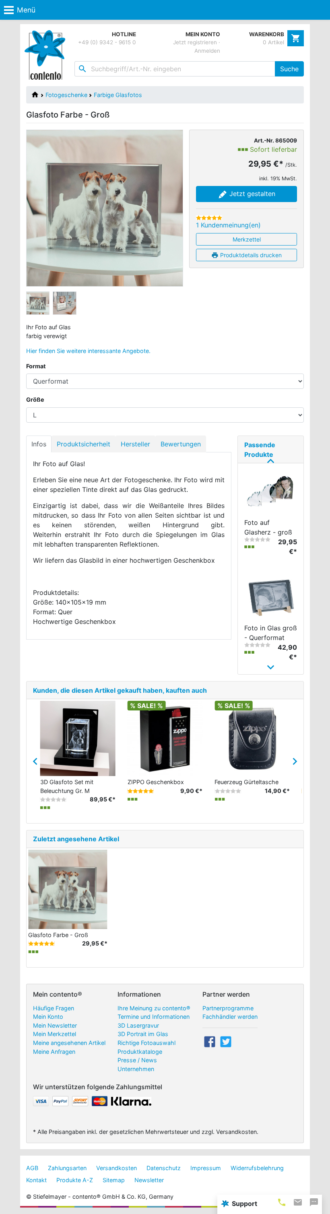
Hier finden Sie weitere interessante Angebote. (88, 350)
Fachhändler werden (230, 1016)
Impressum (205, 1167)
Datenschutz (163, 1167)
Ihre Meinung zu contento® (154, 1008)
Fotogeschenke (66, 94)
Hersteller (135, 444)
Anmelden (207, 50)
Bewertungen (181, 444)
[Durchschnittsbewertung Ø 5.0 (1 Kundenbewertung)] (209, 217)
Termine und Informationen (154, 1016)
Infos (38, 444)
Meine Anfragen (54, 1051)
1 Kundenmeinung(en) (228, 225)
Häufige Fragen (53, 1008)
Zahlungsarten (67, 1167)
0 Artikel (273, 42)
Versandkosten (116, 1167)
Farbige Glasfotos (118, 94)
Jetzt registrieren (195, 42)
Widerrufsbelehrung (257, 1167)
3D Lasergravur (138, 1025)
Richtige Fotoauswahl (146, 1042)
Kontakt (36, 1180)
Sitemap (114, 1180)
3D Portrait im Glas (143, 1033)
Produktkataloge (140, 1051)
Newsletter (149, 1180)
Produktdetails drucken (250, 255)
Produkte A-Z (74, 1180)
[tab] (282, 1202)
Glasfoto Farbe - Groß (58, 934)
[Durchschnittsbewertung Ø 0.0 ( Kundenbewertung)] (53, 799)
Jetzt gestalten (251, 194)
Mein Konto (48, 1016)
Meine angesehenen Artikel (69, 1042)
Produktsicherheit (83, 444)
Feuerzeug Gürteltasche (246, 781)
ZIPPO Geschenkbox (156, 781)
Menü (26, 10)
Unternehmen (136, 1068)
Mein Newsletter (55, 1025)
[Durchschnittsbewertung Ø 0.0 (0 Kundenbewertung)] (257, 539)
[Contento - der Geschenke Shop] (46, 55)
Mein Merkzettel (54, 1033)
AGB (32, 1167)
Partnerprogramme (228, 1008)
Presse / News (137, 1060)
